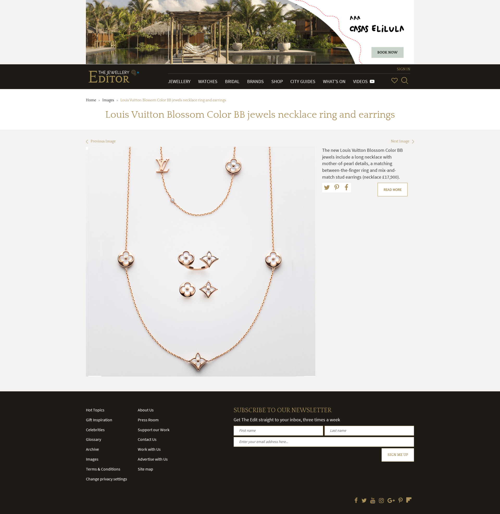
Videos (361, 81)
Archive (92, 449)
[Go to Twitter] (364, 501)
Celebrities (95, 429)
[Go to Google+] (391, 501)
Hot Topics (95, 409)
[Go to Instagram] (381, 501)
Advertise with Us (153, 459)
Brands (255, 81)
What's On (334, 81)
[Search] (404, 80)
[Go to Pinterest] (400, 501)
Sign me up (398, 455)
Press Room (148, 419)
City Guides (302, 81)
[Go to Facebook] (356, 501)
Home (91, 100)
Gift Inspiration (99, 419)
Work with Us (149, 449)
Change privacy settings (106, 478)
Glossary (93, 439)
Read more (393, 189)
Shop (277, 81)
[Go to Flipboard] (408, 500)
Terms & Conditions (103, 469)
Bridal (232, 81)
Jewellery (179, 81)
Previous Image (103, 141)
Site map (145, 469)
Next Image (400, 141)
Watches (207, 81)
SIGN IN (403, 69)
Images (108, 100)
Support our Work (154, 429)
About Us (146, 409)
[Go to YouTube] (372, 501)
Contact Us (147, 439)
